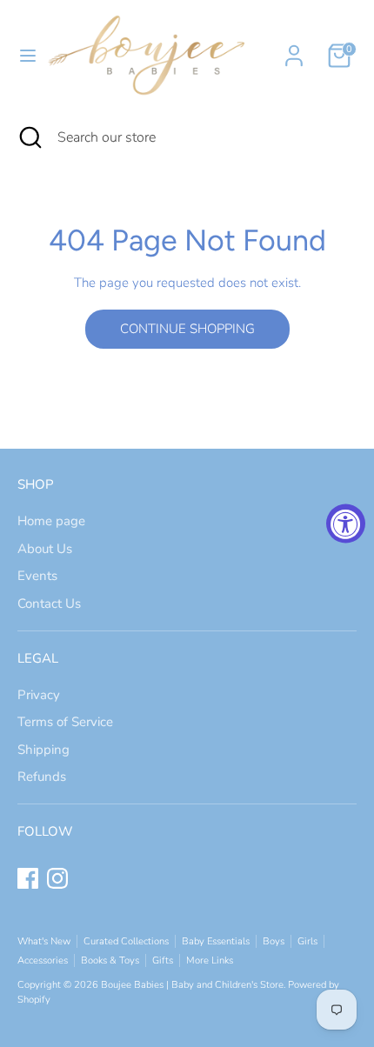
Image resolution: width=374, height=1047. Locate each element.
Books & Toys (110, 960)
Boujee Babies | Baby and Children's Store (192, 984)
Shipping (43, 749)
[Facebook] (27, 878)
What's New (43, 941)
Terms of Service (65, 721)
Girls (307, 941)
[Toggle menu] (21, 55)
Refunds (41, 776)
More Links (209, 960)
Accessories (42, 960)
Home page (51, 521)
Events (37, 575)
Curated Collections (126, 941)
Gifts (162, 960)
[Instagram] (57, 878)
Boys (273, 941)
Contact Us (49, 603)
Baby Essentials (216, 941)
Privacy (38, 695)
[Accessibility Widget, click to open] (345, 524)
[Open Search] (28, 137)
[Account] (294, 48)
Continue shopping (187, 328)
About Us (44, 548)
